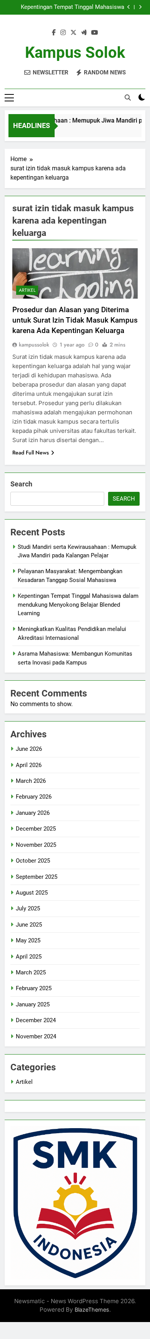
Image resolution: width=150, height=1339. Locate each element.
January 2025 (33, 1004)
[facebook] (54, 32)
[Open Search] (128, 97)
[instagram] (63, 32)
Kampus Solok (75, 53)
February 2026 (34, 796)
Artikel (27, 290)
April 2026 (29, 765)
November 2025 (36, 844)
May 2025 (28, 940)
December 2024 (36, 1020)
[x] (73, 32)
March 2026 (31, 780)
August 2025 (32, 892)
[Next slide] (140, 7)
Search (21, 484)
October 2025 (33, 860)
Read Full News (30, 452)
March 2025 (31, 972)
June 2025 (29, 924)
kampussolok (34, 344)
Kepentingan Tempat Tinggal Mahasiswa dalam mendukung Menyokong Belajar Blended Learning (72, 7)
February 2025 (34, 988)
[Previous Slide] (128, 7)
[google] (84, 32)
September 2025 (36, 876)
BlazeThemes (92, 1309)
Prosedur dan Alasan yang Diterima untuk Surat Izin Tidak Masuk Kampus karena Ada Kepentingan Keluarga (75, 320)
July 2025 (28, 908)
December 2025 (36, 828)
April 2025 (29, 956)
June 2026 (29, 748)
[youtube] (94, 32)
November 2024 (36, 1036)
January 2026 (33, 812)
